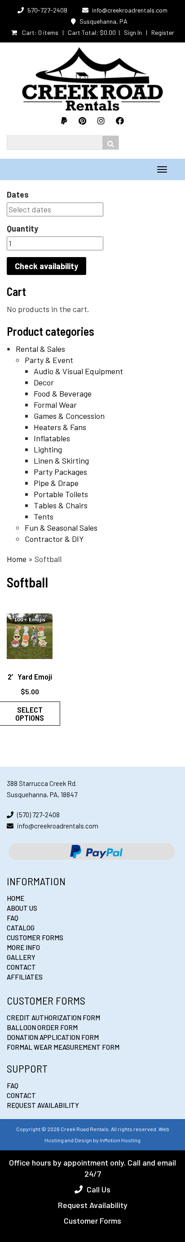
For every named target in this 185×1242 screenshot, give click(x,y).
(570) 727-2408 (38, 815)
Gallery (21, 957)
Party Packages (60, 472)
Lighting (48, 449)
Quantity (22, 228)
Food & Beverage (63, 393)
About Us (22, 908)
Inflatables (52, 438)
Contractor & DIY (54, 539)
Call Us (98, 1189)
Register (162, 32)
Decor (44, 382)
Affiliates (25, 977)
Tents (43, 516)
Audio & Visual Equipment (78, 371)
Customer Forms (35, 938)
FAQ (12, 918)
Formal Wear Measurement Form (63, 1047)
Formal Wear (55, 405)
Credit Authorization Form (53, 1018)
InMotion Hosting (120, 1140)
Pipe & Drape (56, 483)
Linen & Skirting (61, 460)
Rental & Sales (40, 349)
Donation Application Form (53, 1037)
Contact (21, 967)
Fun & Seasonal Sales (61, 527)
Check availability (46, 266)
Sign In (133, 32)
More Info (23, 947)
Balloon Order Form (42, 1027)
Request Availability (43, 1105)
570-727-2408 (47, 10)
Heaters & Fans (60, 427)
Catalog (21, 928)
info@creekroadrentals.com (129, 10)
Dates (18, 194)
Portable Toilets (61, 494)
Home (16, 559)
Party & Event (49, 360)
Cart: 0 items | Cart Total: (68, 32)
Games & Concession (69, 416)
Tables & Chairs (61, 505)
